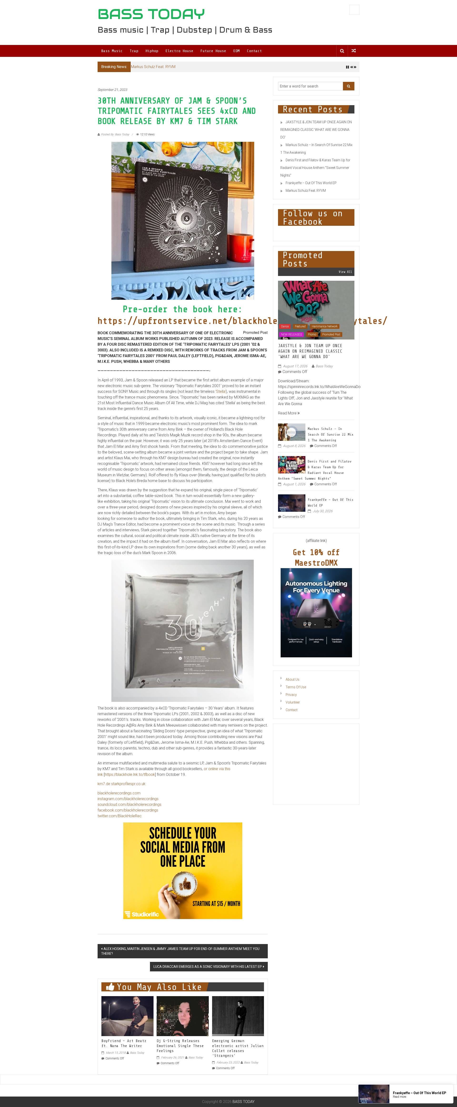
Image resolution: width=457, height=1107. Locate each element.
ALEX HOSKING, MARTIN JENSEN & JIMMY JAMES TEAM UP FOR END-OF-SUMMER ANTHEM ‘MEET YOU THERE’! (180, 951)
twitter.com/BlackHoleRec (120, 816)
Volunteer (293, 702)
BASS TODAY (151, 14)
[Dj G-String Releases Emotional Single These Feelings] (183, 1016)
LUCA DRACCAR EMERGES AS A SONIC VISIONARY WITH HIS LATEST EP (208, 967)
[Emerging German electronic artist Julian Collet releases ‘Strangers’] (238, 1016)
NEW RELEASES (291, 334)
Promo (312, 334)
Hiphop (151, 51)
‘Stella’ (220, 391)
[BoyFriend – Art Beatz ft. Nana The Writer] (127, 1016)
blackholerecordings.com (119, 793)
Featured (300, 326)
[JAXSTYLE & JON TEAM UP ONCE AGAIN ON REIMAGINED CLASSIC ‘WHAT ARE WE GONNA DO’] (316, 310)
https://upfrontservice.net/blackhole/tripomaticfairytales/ (242, 321)
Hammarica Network (325, 326)
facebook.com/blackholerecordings (128, 810)
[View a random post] (354, 50)
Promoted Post (331, 334)
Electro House (179, 51)
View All (345, 272)
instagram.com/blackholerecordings (128, 799)
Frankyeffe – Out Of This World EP (311, 183)
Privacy (291, 695)
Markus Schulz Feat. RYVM (153, 66)
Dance (285, 326)
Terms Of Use (296, 687)
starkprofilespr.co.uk (128, 784)
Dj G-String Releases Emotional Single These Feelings (180, 1046)
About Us (292, 679)
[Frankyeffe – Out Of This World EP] (291, 502)
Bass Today (137, 1052)
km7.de (104, 784)
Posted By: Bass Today (115, 134)
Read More (288, 413)
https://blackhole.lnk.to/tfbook (130, 774)
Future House (213, 51)
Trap (134, 51)
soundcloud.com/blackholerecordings (129, 804)
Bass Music (112, 51)
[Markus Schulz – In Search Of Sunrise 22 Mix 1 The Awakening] (291, 431)
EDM (236, 51)
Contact (254, 51)
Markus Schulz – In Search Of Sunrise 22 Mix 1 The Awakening (330, 434)
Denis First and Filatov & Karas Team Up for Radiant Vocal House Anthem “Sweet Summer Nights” (315, 167)
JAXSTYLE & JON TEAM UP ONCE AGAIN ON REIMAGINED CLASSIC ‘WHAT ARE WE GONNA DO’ (316, 129)
